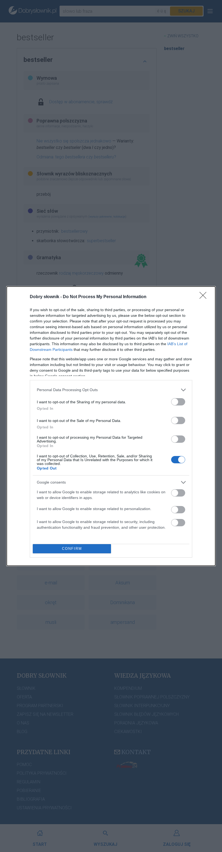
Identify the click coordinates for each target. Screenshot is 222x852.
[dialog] (111, 426)
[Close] (205, 297)
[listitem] (111, 390)
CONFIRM (72, 549)
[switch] (178, 401)
